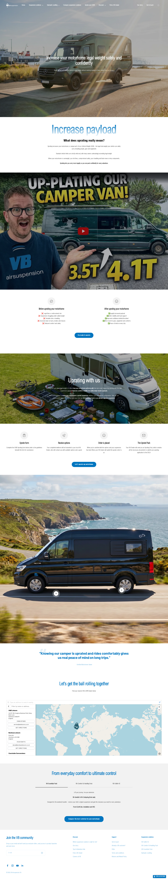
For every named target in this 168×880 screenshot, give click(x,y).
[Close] (162, 849)
